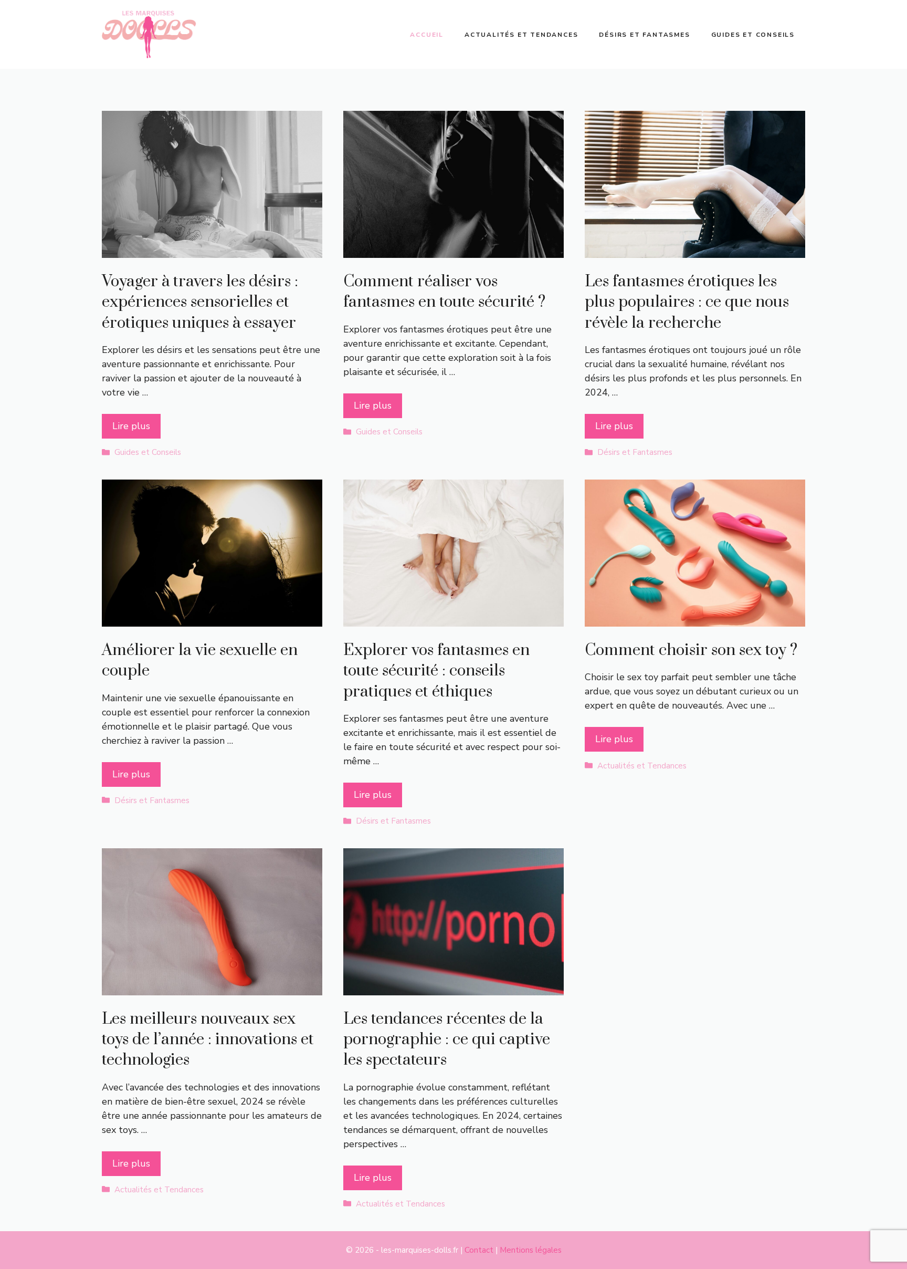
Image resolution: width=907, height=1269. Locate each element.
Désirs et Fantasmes (644, 34)
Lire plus (131, 426)
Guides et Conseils (753, 34)
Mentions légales (531, 1250)
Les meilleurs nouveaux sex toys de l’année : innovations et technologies (208, 1039)
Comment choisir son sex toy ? (691, 650)
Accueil (427, 34)
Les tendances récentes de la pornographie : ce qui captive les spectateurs (446, 1039)
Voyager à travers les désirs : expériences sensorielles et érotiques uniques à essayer (200, 302)
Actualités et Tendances (521, 34)
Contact (479, 1250)
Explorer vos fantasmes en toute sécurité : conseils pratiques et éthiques (436, 670)
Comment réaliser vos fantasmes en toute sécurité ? (444, 292)
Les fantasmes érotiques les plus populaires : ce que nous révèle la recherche (687, 302)
